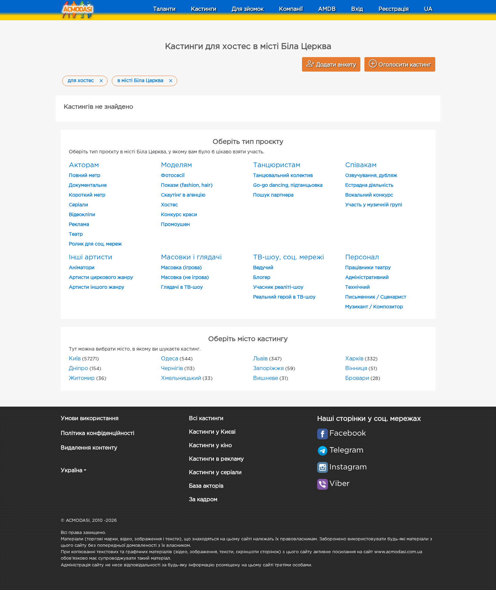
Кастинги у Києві (212, 432)
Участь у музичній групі (373, 205)
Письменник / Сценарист (375, 297)
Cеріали (78, 205)
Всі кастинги (206, 418)
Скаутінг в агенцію (183, 195)
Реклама (79, 225)
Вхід (357, 9)
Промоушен (175, 225)
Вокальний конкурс (369, 195)
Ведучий (263, 268)
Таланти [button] (164, 9)
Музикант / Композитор (374, 307)
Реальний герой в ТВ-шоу (284, 297)
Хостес (169, 205)
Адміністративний (367, 278)
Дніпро (78, 368)
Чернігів (172, 368)
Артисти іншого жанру (96, 287)
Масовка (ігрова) (181, 268)
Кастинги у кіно (210, 445)
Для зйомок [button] (248, 9)
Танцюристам (276, 165)
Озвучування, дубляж (371, 176)
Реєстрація (394, 9)
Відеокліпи (82, 215)
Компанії (291, 9)
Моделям (176, 165)
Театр (76, 234)
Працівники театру (368, 268)
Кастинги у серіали (215, 472)
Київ (75, 358)
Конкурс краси (179, 215)
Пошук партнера (273, 195)
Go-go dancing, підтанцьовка (288, 185)
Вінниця (356, 368)
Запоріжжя (268, 368)
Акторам (84, 165)
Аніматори (81, 268)
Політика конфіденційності (97, 433)
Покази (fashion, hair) (187, 185)
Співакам (361, 165)
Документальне (88, 185)
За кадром (203, 499)
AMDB (327, 9)
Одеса (169, 358)
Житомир (82, 378)
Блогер (261, 278)
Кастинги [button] (203, 9)
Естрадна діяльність (369, 185)
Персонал (362, 257)
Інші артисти (90, 257)
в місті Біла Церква (140, 81)
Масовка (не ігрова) (185, 278)
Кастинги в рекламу (216, 459)
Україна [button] (71, 470)
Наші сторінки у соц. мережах (369, 419)
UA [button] (428, 9)
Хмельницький (181, 378)
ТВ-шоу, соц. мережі (288, 257)
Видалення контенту (89, 448)
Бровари (357, 378)
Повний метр (84, 176)
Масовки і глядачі (191, 257)
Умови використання (89, 418)
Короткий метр (87, 195)
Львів (260, 358)
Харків (354, 358)
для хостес (81, 81)
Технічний (357, 287)
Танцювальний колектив (283, 176)
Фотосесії (173, 176)
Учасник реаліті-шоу (278, 287)
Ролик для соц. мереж (95, 244)
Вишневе (265, 378)
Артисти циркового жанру (101, 278)
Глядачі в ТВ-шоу (182, 287)
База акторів (206, 486)
